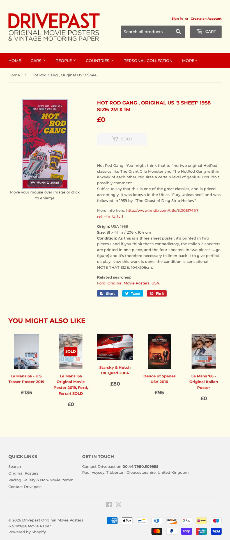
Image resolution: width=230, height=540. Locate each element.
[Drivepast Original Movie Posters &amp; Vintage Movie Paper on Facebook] (109, 505)
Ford (101, 283)
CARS (37, 60)
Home (14, 75)
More (188, 60)
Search (14, 466)
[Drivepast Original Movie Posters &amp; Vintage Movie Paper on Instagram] (118, 505)
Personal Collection (148, 60)
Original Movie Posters (128, 283)
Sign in (177, 18)
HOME (14, 60)
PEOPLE (64, 60)
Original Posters (23, 473)
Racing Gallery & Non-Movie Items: (40, 480)
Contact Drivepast (25, 486)
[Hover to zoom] (45, 144)
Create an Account (206, 18)
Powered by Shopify (27, 532)
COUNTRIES (98, 60)
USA (155, 283)
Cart (210, 31)
